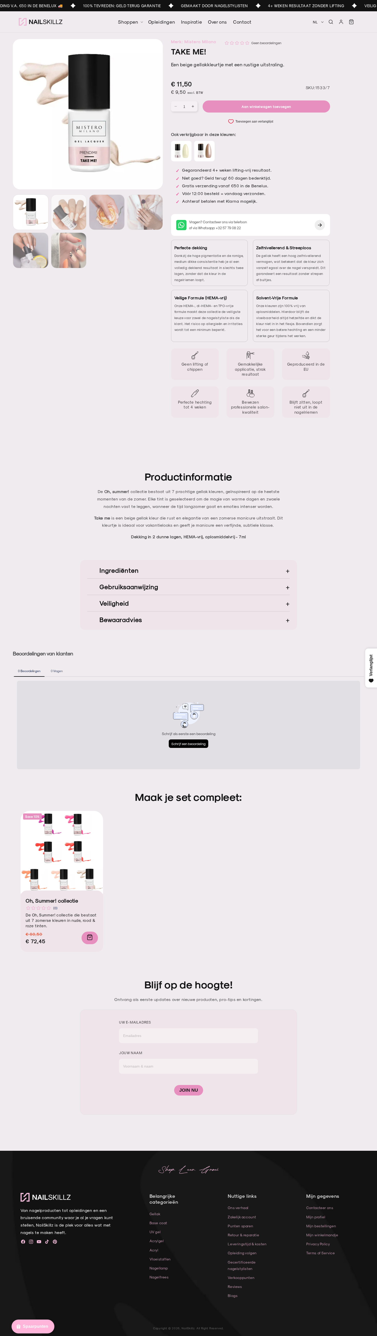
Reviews (235, 1286)
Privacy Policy (318, 1244)
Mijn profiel (315, 1217)
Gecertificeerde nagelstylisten (241, 1265)
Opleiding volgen (242, 1253)
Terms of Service (320, 1253)
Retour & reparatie (243, 1235)
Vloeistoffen (160, 1259)
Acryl (154, 1250)
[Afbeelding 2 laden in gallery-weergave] (69, 212)
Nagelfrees (159, 1277)
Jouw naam (130, 1053)
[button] (330, 21)
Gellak (155, 1214)
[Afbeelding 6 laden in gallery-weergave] (69, 250)
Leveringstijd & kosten (247, 1244)
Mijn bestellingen (321, 1226)
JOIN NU (188, 1090)
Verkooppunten (241, 1277)
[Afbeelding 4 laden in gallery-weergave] (145, 212)
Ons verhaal (238, 1207)
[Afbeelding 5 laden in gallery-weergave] (30, 250)
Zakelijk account (242, 1217)
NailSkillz (188, 1328)
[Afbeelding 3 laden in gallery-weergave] (107, 212)
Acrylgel (157, 1241)
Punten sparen (240, 1226)
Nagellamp (159, 1268)
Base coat (158, 1223)
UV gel (155, 1232)
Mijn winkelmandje (322, 1235)
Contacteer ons (319, 1207)
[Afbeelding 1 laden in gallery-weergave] (30, 212)
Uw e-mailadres (135, 1022)
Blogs (232, 1295)
